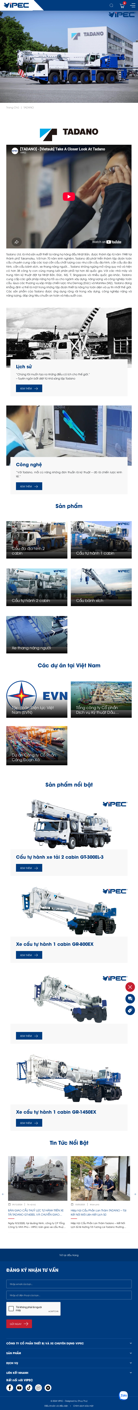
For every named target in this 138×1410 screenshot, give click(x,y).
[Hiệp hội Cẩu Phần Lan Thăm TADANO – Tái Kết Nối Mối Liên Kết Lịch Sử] (100, 1194)
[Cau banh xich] (101, 584)
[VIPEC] (16, 5)
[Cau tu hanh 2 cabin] (36, 584)
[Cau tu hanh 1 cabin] (101, 537)
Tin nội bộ (31, 1204)
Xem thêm (26, 388)
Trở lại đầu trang (69, 1255)
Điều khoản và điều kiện (56, 1405)
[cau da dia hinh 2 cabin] (36, 537)
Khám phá (94, 1204)
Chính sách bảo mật (83, 1405)
